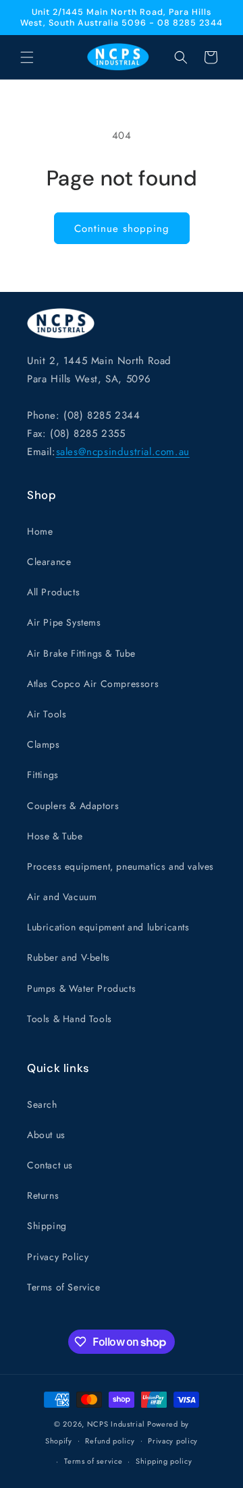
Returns (43, 1195)
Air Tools (46, 714)
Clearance (49, 561)
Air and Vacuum (62, 896)
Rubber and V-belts (68, 957)
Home (40, 531)
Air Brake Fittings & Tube (81, 653)
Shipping (47, 1225)
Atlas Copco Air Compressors (93, 683)
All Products (53, 592)
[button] (27, 57)
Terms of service (93, 1461)
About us (46, 1134)
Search (42, 1104)
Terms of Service (64, 1287)
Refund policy (109, 1440)
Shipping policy (164, 1461)
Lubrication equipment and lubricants (108, 927)
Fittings (43, 774)
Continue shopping (121, 228)
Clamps (43, 744)
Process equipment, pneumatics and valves (120, 866)
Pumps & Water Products (81, 988)
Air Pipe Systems (64, 622)
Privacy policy (173, 1440)
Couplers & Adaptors (73, 805)
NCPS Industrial (116, 1424)
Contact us (50, 1165)
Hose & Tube (55, 836)
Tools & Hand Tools (69, 1018)
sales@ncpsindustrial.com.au (123, 451)
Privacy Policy (57, 1256)
